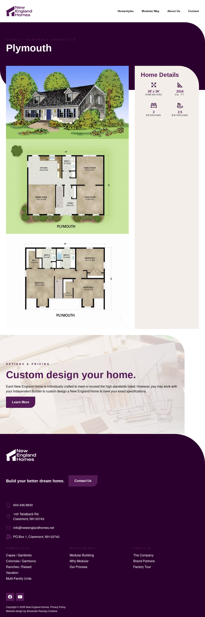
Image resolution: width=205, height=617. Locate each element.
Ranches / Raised (18, 566)
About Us (173, 11)
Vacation (12, 572)
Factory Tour (142, 566)
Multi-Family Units (18, 578)
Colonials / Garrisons (21, 561)
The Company (143, 555)
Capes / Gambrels (19, 555)
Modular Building (82, 555)
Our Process (78, 566)
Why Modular (79, 561)
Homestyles (126, 11)
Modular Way (150, 11)
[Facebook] (10, 597)
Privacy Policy (57, 607)
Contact (193, 11)
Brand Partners (144, 561)
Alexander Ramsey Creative (42, 611)
